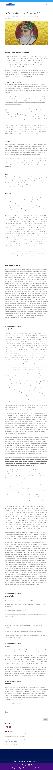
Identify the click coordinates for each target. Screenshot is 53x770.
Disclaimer (35, 761)
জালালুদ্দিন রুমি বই (35, 16)
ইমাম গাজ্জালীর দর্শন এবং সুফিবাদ (11, 744)
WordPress (38, 768)
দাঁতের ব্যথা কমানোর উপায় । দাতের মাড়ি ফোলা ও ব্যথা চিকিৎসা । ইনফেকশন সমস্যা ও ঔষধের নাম (22, 734)
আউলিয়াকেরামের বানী (22, 16)
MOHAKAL (9, 16)
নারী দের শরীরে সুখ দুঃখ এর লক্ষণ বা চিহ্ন (12, 741)
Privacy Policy (22, 761)
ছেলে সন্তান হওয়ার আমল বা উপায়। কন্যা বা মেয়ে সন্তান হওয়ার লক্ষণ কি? (18, 739)
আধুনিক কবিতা (29, 16)
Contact (29, 761)
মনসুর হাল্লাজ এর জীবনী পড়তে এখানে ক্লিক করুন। (14, 704)
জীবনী (39, 16)
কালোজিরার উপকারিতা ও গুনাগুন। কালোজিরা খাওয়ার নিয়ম (15, 736)
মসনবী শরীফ (42, 16)
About (15, 761)
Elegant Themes (23, 768)
